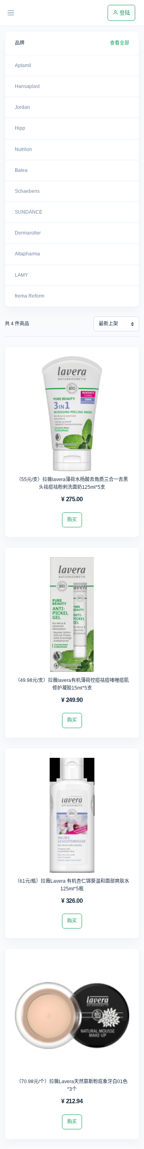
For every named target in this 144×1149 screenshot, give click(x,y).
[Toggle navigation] (10, 13)
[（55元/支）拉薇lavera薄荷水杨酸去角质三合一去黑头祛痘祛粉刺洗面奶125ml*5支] (72, 416)
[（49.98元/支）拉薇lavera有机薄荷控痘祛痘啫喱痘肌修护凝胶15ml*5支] (72, 617)
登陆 (124, 13)
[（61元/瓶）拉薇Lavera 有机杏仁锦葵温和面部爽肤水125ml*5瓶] (72, 818)
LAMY (21, 275)
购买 (72, 519)
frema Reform (29, 296)
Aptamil (23, 65)
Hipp (20, 128)
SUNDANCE (28, 212)
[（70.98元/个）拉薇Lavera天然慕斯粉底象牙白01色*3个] (72, 1018)
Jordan (22, 107)
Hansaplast (27, 86)
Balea (21, 170)
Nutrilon (23, 149)
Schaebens (27, 191)
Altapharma (27, 254)
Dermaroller (28, 233)
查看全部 (119, 43)
